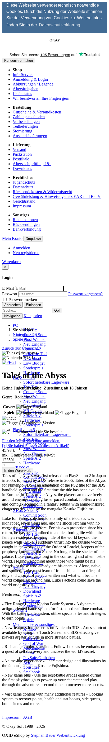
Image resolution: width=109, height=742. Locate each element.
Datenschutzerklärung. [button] (60, 25)
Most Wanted (34, 339)
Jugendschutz (24, 182)
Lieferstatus (22, 93)
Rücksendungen (26, 224)
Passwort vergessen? (85, 294)
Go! (57, 310)
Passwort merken (22, 299)
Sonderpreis (33, 368)
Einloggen (33, 305)
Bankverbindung (27, 229)
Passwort (9, 294)
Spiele (28, 619)
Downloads (22, 168)
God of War (33, 643)
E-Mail (8, 288)
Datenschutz (23, 187)
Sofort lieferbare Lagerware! (47, 382)
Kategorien (33, 315)
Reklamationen (25, 219)
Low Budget (33, 363)
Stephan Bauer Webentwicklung (58, 735)
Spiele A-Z (32, 415)
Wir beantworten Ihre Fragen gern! (42, 98)
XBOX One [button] (23, 467)
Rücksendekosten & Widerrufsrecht (42, 191)
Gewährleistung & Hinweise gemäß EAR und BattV (57, 196)
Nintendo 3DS (25, 334)
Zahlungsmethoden (29, 117)
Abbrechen (12, 305)
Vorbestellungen (26, 121)
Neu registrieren (26, 252)
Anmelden (21, 248)
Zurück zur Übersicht (20, 348)
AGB (27, 717)
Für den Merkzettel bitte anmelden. (31, 441)
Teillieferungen (25, 126)
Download (32, 591)
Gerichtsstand (24, 201)
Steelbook (31, 672)
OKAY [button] (54, 40)
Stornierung (22, 131)
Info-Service (23, 74)
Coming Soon (35, 391)
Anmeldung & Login (30, 79)
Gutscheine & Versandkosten (37, 112)
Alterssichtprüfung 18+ (32, 163)
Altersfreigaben (25, 89)
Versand (19, 149)
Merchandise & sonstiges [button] (33, 624)
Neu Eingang (34, 344)
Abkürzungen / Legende (33, 84)
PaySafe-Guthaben (39, 657)
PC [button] (15, 325)
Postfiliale (21, 159)
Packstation (22, 154)
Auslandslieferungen (30, 136)
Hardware (31, 420)
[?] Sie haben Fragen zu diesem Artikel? (35, 445)
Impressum (22, 206)
